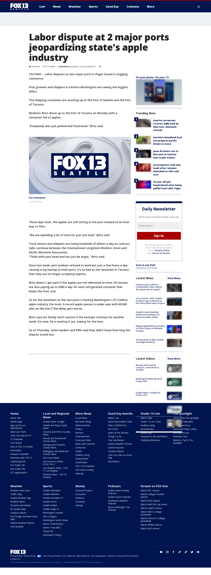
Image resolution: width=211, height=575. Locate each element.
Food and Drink (83, 440)
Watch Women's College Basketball (153, 520)
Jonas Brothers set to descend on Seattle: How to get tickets (165, 154)
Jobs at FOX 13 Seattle (21, 446)
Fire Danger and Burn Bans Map (24, 518)
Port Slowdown (37, 197)
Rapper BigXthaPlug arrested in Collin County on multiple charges (150, 328)
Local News (81, 417)
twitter (192, 552)
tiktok (179, 552)
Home (14, 413)
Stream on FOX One (154, 486)
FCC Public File (17, 465)
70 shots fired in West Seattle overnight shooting (150, 341)
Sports (47, 486)
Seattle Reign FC (51, 509)
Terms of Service (161, 253)
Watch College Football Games (152, 495)
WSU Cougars (50, 516)
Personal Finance (84, 490)
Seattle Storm (50, 501)
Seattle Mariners (51, 494)
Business (79, 497)
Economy (80, 501)
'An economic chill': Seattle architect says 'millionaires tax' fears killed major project (150, 300)
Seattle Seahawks (52, 490)
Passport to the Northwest (154, 436)
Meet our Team (18, 431)
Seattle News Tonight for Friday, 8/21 (148, 394)
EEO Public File (17, 468)
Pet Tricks (113, 429)
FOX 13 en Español (84, 466)
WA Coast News (51, 457)
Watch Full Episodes (183, 421)
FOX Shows (16, 442)
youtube (161, 552)
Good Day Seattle (120, 413)
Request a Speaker (19, 454)
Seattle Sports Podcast (119, 496)
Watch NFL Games (150, 490)
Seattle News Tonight (54, 421)
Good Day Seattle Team (120, 421)
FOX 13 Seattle (49, 66)
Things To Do (115, 436)
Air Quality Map (18, 509)
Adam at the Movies (118, 432)
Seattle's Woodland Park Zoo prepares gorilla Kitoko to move (167, 140)
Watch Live (113, 417)
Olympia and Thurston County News (54, 446)
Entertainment (82, 436)
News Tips (15, 417)
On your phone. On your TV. (152, 77)
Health (78, 451)
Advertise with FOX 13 (21, 457)
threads (185, 552)
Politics (78, 429)
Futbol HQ (48, 531)
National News (82, 425)
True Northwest (116, 440)
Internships (15, 450)
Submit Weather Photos (120, 443)
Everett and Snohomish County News (54, 440)
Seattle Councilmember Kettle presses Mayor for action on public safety (148, 314)
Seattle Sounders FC (53, 497)
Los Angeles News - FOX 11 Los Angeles (55, 469)
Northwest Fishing (52, 534)
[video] (174, 368)
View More (174, 278)
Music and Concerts (85, 443)
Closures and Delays (20, 505)
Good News (81, 462)
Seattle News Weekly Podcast (118, 492)
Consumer (80, 447)
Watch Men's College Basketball (151, 513)
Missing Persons (181, 432)
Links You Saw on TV (20, 435)
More (150, 6)
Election (79, 432)
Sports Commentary (53, 523)
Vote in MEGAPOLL (117, 425)
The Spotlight (182, 413)
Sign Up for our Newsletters (17, 427)
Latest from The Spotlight (186, 417)
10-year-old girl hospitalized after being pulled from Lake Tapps (167, 185)
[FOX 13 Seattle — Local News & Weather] (20, 6)
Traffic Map (16, 494)
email (198, 552)
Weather (16, 486)
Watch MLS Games (150, 528)
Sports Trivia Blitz (51, 527)
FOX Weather (17, 526)
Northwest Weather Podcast (118, 502)
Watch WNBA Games (151, 524)
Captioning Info (18, 461)
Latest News (144, 278)
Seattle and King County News (55, 427)
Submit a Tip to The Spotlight (183, 441)
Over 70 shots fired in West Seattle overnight (149, 421)
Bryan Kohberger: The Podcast (119, 508)
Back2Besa (113, 461)
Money (80, 486)
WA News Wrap (83, 421)
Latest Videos (145, 358)
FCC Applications (18, 472)
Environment (81, 458)
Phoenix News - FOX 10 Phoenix (55, 476)
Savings (79, 505)
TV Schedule (16, 439)
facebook (173, 552)
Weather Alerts (17, 501)
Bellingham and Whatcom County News (56, 452)
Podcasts (114, 486)
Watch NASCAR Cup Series (154, 504)
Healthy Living (82, 454)
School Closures (116, 447)
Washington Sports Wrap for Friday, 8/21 (149, 407)
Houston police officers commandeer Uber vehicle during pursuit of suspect (149, 287)
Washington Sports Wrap (55, 520)
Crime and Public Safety (185, 429)
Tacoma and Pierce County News (56, 433)
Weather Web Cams (20, 490)
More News (83, 413)
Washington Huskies (53, 512)
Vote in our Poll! (145, 265)
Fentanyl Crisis (180, 436)
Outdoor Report (116, 451)
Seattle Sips (146, 432)
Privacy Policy (162, 250)
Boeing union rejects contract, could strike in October (147, 367)
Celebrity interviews (150, 440)
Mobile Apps (16, 421)
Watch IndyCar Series (151, 508)
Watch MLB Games (150, 500)
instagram (167, 552)
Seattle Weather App (20, 497)
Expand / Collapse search (199, 6)
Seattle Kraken (50, 505)
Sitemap (79, 473)
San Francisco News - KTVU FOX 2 (54, 463)
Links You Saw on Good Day (120, 456)
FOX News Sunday (84, 469)
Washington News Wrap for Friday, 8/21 (149, 380)
